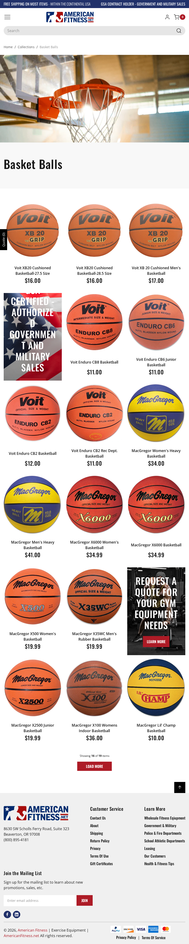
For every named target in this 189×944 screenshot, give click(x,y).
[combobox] (94, 30)
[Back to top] (179, 787)
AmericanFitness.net (21, 935)
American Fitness (32, 930)
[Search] (179, 30)
